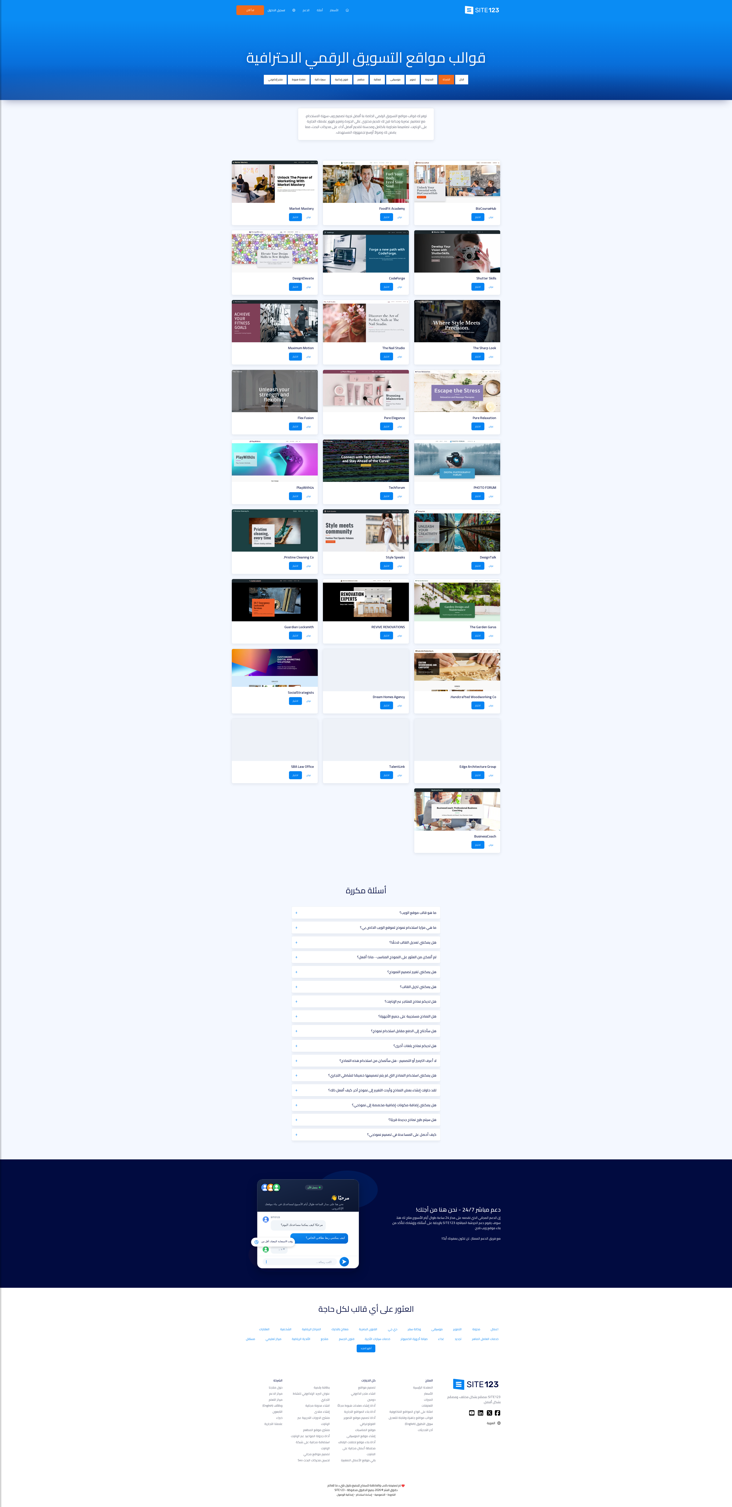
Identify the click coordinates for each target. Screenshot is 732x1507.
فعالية (377, 79)
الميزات (428, 1399)
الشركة (446, 79)
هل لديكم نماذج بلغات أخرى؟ (414, 1045)
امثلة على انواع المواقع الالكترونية (411, 1411)
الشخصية (285, 1329)
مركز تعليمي (273, 1339)
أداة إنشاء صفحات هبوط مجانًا (356, 1405)
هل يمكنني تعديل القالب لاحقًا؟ (412, 942)
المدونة (429, 79)
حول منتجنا (276, 1387)
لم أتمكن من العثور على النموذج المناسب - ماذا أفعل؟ (396, 957)
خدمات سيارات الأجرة (377, 1339)
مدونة (476, 1329)
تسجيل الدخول (276, 10)
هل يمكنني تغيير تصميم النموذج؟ (411, 972)
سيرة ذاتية (320, 79)
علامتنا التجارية (273, 1424)
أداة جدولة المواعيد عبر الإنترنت (310, 1436)
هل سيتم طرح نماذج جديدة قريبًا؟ (412, 1119)
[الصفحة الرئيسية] (347, 10)
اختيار (478, 217)
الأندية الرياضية (301, 1339)
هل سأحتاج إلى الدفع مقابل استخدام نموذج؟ (403, 1031)
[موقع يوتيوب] (472, 1413)
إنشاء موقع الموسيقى (361, 1436)
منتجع (324, 1339)
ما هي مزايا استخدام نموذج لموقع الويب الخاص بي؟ (398, 927)
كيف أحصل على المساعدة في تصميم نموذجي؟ (401, 1134)
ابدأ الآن (250, 10)
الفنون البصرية (368, 1329)
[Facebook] (497, 1413)
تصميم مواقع (367, 1387)
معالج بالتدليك (339, 1329)
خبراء (279, 1418)
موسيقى (395, 79)
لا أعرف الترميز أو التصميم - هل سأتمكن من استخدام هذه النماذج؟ (388, 1060)
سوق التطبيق (419, 1424)
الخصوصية (379, 1494)
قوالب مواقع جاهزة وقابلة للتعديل (411, 1418)
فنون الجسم (346, 1339)
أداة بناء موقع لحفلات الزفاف (357, 1442)
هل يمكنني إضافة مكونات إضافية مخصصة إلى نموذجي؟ (394, 1105)
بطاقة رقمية (322, 1387)
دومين (371, 1399)
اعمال (494, 1329)
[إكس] (490, 1413)
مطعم (360, 79)
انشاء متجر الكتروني (363, 1393)
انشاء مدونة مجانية (317, 1405)
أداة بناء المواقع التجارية (360, 1411)
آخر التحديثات (425, 1430)
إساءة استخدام (364, 1494)
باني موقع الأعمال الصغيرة (358, 1460)
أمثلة (320, 10)
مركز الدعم (276, 1393)
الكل (461, 79)
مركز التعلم (276, 1399)
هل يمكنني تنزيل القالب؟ (418, 986)
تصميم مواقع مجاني (316, 1454)
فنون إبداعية (341, 79)
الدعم (306, 10)
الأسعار (334, 10)
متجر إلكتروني (275, 79)
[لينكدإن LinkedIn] (481, 1413)
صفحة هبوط (299, 79)
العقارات (264, 1329)
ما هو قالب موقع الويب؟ (418, 912)
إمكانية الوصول (345, 1494)
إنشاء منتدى (322, 1411)
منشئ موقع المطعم (316, 1430)
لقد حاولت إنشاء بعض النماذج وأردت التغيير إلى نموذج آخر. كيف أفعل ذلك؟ (382, 1090)
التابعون (278, 1411)
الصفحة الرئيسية (423, 1387)
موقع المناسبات (365, 1430)
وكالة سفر (414, 1329)
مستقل (250, 1339)
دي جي (392, 1329)
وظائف (272, 1405)
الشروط (392, 1494)
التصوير (457, 1329)
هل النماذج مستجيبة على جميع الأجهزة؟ (407, 1016)
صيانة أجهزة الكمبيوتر (414, 1339)
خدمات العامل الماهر (485, 1339)
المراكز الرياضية (311, 1329)
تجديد (458, 1339)
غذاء (441, 1339)
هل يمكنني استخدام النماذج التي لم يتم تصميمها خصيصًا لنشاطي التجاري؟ (382, 1075)
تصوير (413, 79)
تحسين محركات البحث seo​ (314, 1460)
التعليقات (427, 1405)
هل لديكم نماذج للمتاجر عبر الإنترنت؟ (410, 1001)
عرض (491, 217)
